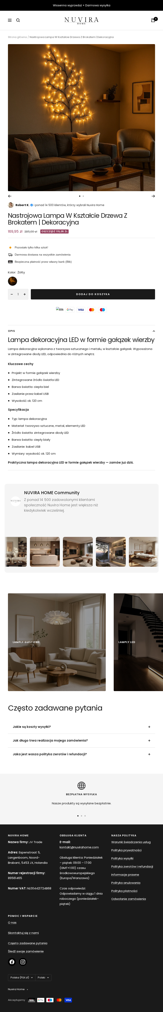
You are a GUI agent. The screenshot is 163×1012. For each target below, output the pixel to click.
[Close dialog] (147, 459)
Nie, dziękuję (116, 534)
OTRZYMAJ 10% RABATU (117, 521)
